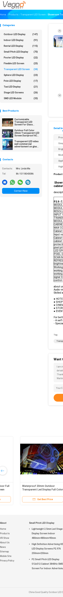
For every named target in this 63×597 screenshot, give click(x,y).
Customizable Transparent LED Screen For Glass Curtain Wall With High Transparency (25, 122)
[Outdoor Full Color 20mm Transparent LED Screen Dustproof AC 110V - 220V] (7, 133)
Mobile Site (5, 556)
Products (5, 533)
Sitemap (4, 551)
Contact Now (21, 191)
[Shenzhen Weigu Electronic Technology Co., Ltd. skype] (28, 182)
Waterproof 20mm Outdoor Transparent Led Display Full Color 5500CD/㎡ (25, 489)
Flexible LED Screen (21, 63)
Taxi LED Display (21, 86)
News (3, 547)
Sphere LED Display (21, 75)
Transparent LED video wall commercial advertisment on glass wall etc (26, 144)
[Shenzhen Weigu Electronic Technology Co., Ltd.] (14, 5)
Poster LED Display (21, 57)
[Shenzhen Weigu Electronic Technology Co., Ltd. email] (4, 182)
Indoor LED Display (21, 40)
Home (3, 529)
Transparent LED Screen (21, 69)
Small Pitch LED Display (21, 51)
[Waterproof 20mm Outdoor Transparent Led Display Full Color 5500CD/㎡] (25, 459)
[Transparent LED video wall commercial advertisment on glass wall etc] (7, 144)
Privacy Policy (7, 560)
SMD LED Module (21, 98)
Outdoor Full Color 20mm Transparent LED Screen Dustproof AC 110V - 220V (26, 133)
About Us (5, 542)
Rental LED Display (21, 46)
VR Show (4, 538)
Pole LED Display (21, 81)
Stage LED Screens (21, 92)
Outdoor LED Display (21, 34)
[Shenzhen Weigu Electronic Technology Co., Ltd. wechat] (20, 182)
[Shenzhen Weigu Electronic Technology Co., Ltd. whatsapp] (12, 182)
